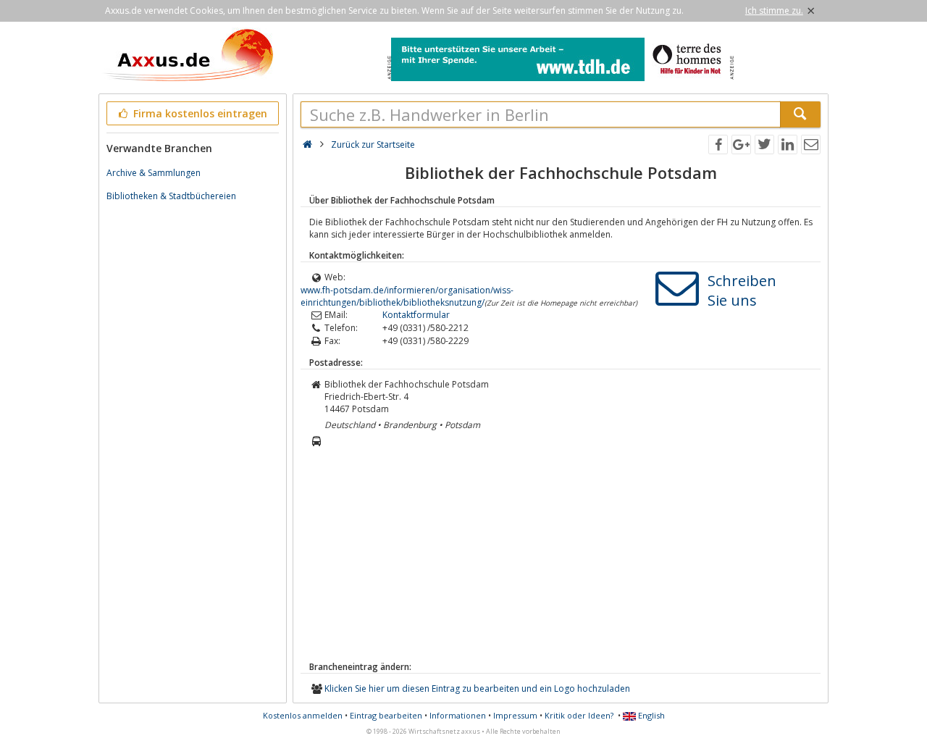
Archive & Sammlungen (153, 173)
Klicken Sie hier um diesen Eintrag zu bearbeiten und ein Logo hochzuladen (477, 688)
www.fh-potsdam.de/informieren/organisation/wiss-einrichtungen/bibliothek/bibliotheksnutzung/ (407, 296)
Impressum (515, 715)
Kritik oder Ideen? (579, 715)
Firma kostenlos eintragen (198, 113)
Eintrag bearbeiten (386, 715)
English (650, 715)
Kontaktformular (416, 315)
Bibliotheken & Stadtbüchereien (171, 196)
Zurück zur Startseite (373, 144)
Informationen (457, 715)
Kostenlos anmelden (303, 715)
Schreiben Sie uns (742, 290)
